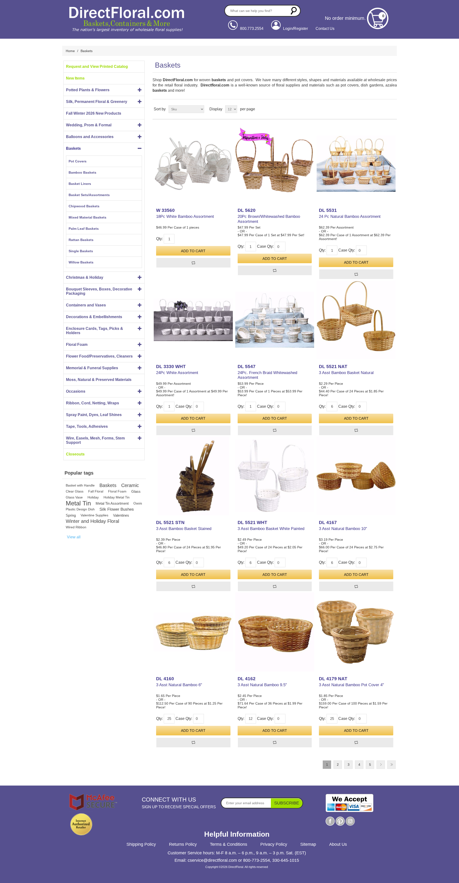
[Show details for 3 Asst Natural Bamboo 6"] (193, 631)
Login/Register (295, 29)
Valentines (121, 515)
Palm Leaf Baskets (84, 228)
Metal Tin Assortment (112, 503)
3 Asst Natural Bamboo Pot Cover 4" (351, 685)
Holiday (93, 497)
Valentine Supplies (94, 515)
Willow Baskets (81, 262)
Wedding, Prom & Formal (88, 125)
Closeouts (75, 454)
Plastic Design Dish (80, 509)
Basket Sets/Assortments (89, 195)
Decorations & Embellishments (94, 317)
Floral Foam (76, 344)
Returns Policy (183, 844)
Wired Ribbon (76, 527)
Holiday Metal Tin (117, 497)
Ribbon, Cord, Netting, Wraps (92, 403)
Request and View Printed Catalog (97, 66)
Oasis (137, 503)
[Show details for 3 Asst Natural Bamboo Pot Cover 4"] (356, 631)
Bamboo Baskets (82, 172)
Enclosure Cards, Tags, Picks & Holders (94, 330)
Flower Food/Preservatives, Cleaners (99, 356)
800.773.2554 (251, 29)
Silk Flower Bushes (116, 509)
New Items (75, 78)
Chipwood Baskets (84, 206)
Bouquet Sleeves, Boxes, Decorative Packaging (99, 291)
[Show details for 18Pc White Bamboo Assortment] (193, 163)
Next (381, 764)
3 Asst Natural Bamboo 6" (179, 685)
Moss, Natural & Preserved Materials (98, 380)
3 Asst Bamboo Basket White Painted (271, 528)
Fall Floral (95, 491)
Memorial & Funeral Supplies (92, 368)
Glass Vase (74, 497)
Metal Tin (78, 503)
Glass (136, 491)
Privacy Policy (273, 844)
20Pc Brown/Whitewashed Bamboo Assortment (269, 219)
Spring (71, 515)
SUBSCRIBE (286, 803)
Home (70, 51)
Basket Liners (80, 184)
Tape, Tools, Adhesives (87, 426)
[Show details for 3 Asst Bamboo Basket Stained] (193, 475)
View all (74, 537)
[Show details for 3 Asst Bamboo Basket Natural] (356, 319)
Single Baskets (81, 251)
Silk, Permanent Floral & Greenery (96, 102)
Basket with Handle (80, 485)
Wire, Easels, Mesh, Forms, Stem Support (95, 440)
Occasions (75, 391)
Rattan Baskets (81, 240)
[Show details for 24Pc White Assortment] (193, 319)
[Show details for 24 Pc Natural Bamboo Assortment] (356, 163)
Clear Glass (74, 491)
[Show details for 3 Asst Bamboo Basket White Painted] (274, 475)
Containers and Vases (86, 305)
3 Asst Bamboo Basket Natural (346, 372)
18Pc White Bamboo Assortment (185, 216)
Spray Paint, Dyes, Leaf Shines (94, 415)
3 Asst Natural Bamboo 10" (343, 528)
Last (391, 764)
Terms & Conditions (228, 844)
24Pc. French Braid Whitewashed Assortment (267, 375)
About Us (338, 844)
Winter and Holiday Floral (92, 521)
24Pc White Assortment (177, 372)
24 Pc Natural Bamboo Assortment (350, 216)
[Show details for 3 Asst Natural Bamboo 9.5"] (274, 631)
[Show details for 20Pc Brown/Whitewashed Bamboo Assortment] (274, 163)
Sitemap (308, 844)
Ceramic (130, 485)
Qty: (159, 239)
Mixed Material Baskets (87, 217)
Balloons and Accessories (90, 137)
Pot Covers (78, 161)
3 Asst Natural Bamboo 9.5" (262, 685)
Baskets (73, 148)
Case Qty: (265, 246)
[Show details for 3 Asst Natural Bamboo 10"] (356, 475)
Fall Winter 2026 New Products (93, 113)
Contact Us (325, 29)
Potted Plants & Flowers (87, 90)
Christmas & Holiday (84, 277)
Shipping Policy (141, 844)
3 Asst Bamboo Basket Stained (183, 528)
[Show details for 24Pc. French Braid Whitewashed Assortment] (274, 319)
